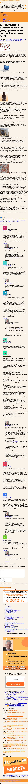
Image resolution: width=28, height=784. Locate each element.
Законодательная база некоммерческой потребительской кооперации (15, 719)
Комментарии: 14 (18, 40)
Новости (4, 17)
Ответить (5, 243)
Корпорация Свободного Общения (13, 458)
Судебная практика (9, 625)
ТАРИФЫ (5, 21)
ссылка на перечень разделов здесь (13, 257)
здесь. (19, 328)
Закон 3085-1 (5, 15)
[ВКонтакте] (1, 217)
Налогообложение (15, 39)
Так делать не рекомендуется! (11, 626)
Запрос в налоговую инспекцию (15, 716)
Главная (4, 14)
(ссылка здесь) (15, 441)
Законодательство (9, 614)
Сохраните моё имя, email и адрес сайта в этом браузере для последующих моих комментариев (14, 584)
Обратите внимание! (9, 620)
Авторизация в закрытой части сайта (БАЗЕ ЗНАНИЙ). (15, 692)
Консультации (15, 219)
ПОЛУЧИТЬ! (15, 684)
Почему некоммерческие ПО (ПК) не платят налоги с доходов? (14, 713)
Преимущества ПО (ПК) (13, 710)
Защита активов (8, 616)
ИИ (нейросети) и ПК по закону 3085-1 (14, 617)
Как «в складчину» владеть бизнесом (16, 735)
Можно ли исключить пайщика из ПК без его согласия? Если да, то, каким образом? (16, 697)
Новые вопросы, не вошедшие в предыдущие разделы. (16, 703)
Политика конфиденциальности (10, 775)
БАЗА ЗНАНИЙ (6, 20)
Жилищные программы (10, 613)
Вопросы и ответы (9, 609)
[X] (4, 217)
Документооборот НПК (10, 612)
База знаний (8, 607)
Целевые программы (10, 40)
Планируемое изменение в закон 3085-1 (17, 740)
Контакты (5, 16)
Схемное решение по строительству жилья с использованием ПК (14, 738)
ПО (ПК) (16, 220)
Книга (4, 19)
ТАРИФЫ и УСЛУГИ (10, 627)
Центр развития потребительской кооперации (10, 0)
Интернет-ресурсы (16, 706)
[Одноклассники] (2, 217)
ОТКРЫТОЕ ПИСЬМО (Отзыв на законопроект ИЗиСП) (13, 725)
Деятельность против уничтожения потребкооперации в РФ (13, 611)
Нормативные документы (11, 619)
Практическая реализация (11, 621)
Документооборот (7, 219)
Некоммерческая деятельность (6, 220)
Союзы (6, 624)
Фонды (7, 221)
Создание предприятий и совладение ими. (14, 623)
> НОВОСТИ (8, 39)
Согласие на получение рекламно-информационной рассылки (13, 777)
